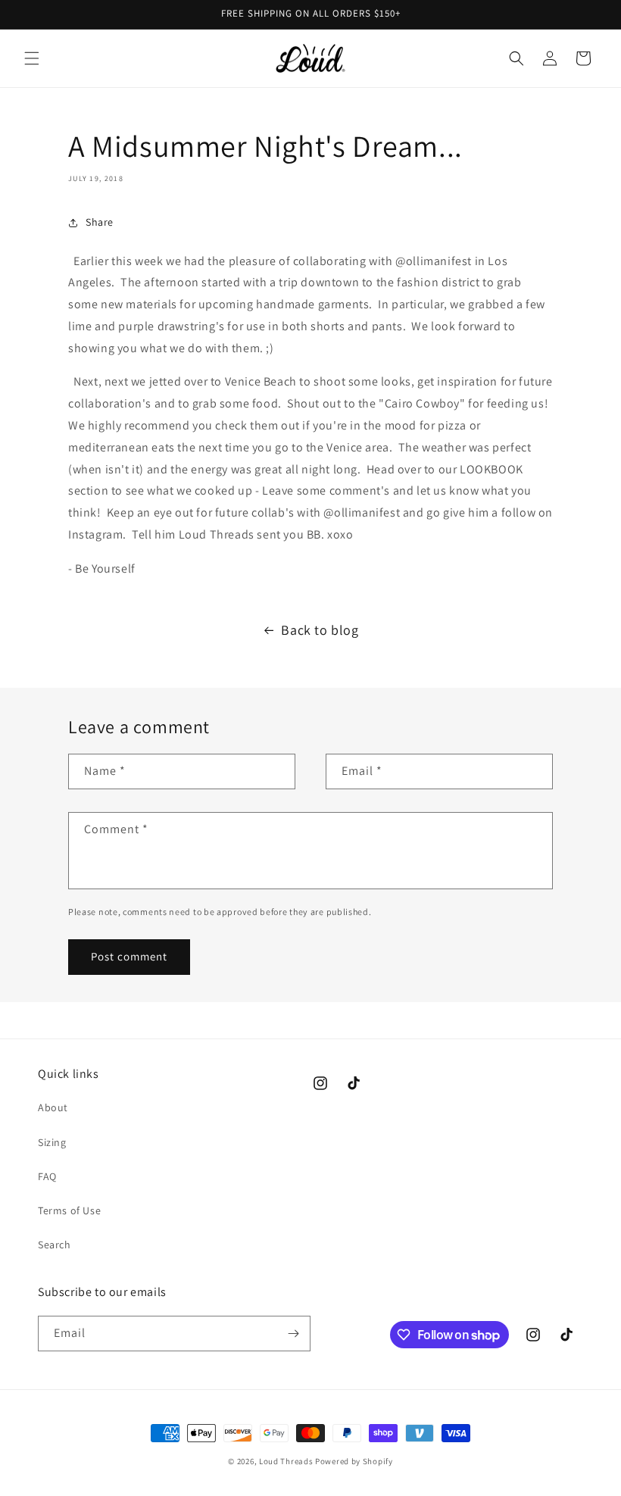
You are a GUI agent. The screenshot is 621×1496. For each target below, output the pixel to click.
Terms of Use (69, 1210)
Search (54, 1244)
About (53, 1107)
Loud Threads (286, 1461)
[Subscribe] (293, 1333)
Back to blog (319, 630)
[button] (31, 58)
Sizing (52, 1142)
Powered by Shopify (354, 1461)
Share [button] (100, 222)
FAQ (47, 1176)
